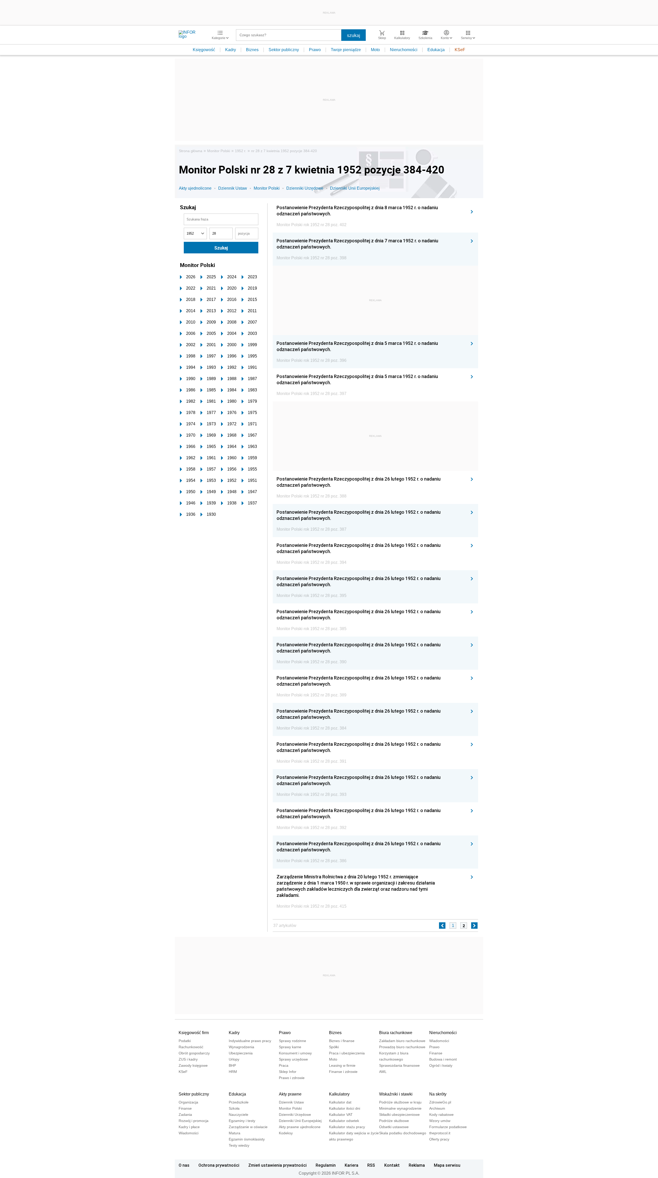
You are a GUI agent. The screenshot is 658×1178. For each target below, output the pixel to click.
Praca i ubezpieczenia (347, 1053)
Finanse (435, 1053)
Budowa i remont (443, 1059)
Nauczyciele (238, 1114)
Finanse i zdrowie (343, 1072)
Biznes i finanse (341, 1041)
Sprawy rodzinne (292, 1041)
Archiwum (437, 1108)
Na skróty (437, 1094)
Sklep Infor (287, 1072)
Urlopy (234, 1059)
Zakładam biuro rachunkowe (402, 1041)
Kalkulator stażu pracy (347, 1127)
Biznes (252, 50)
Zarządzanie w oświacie (248, 1127)
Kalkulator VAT (341, 1114)
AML (383, 1072)
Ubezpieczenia (241, 1053)
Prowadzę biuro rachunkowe (402, 1047)
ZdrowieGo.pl (440, 1102)
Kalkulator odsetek (344, 1121)
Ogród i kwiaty (440, 1065)
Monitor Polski (218, 151)
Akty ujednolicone (195, 188)
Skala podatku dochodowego (402, 1133)
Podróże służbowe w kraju (400, 1102)
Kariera (351, 1165)
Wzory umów (439, 1121)
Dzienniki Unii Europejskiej (355, 188)
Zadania (185, 1114)
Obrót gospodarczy (194, 1053)
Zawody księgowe (193, 1065)
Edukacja (436, 50)
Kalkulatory (339, 1094)
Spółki (334, 1047)
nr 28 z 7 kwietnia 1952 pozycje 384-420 (284, 151)
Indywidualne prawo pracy (250, 1041)
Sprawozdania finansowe (399, 1065)
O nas (184, 1165)
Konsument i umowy (295, 1053)
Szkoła (234, 1108)
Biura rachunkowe (395, 1032)
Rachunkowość (191, 1047)
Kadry (230, 50)
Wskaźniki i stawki (396, 1094)
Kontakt (392, 1165)
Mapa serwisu (447, 1165)
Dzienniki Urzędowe (304, 188)
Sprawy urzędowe (293, 1059)
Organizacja (188, 1102)
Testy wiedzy (239, 1145)
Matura (234, 1133)
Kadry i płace (189, 1127)
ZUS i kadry (188, 1059)
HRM (233, 1072)
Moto (375, 50)
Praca (283, 1065)
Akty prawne (290, 1094)
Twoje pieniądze (346, 50)
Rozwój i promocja (193, 1121)
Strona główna (190, 151)
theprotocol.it (439, 1133)
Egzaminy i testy (242, 1121)
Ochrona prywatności (218, 1165)
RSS (371, 1165)
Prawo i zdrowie (292, 1078)
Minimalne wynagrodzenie (400, 1108)
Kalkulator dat (340, 1102)
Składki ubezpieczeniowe (399, 1114)
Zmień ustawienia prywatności (277, 1165)
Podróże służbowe (394, 1121)
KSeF (460, 50)
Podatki (185, 1041)
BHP (232, 1065)
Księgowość (204, 50)
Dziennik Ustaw (232, 188)
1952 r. (240, 151)
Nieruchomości (403, 50)
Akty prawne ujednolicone (300, 1127)
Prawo (315, 50)
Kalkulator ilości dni (344, 1108)
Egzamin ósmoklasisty (247, 1139)
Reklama (417, 1165)
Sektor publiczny (284, 50)
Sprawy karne (290, 1047)
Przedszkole (239, 1102)
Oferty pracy (439, 1139)
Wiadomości (439, 1041)
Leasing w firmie (342, 1065)
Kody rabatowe (441, 1114)
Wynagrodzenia (241, 1047)
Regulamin (326, 1165)
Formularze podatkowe (448, 1127)
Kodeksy (286, 1133)
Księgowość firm (194, 1032)
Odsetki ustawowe (394, 1127)
